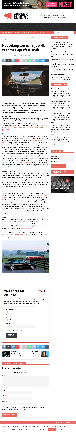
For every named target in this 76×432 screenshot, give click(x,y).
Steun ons (65, 25)
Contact (12, 29)
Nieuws (10, 25)
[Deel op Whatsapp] (30, 60)
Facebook (59, 422)
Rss (74, 422)
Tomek (53, 89)
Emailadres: (54, 161)
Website (4, 402)
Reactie (4, 375)
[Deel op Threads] (47, 60)
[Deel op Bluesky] (43, 60)
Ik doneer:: (9, 309)
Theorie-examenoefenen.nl (19, 234)
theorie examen (25, 162)
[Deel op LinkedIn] (13, 60)
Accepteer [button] (52, 429)
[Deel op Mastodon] (34, 60)
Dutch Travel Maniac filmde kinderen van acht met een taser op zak (62, 54)
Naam (4, 390)
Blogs (4, 29)
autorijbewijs (8, 167)
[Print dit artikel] (25, 60)
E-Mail (4, 396)
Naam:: (8, 323)
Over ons (56, 25)
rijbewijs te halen (27, 228)
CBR (35, 138)
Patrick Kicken (55, 125)
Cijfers (26, 25)
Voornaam (54, 156)
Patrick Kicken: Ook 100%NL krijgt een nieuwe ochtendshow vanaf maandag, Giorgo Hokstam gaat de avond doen (61, 93)
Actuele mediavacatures (41, 25)
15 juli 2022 (8, 55)
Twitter (67, 422)
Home (3, 25)
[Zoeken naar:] (64, 32)
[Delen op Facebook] (4, 60)
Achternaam (55, 159)
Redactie (16, 55)
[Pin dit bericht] (17, 60)
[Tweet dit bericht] (8, 60)
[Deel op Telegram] (38, 60)
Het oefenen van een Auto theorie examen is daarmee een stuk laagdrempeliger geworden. (25, 127)
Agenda (18, 25)
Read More (61, 429)
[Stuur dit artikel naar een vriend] (21, 60)
